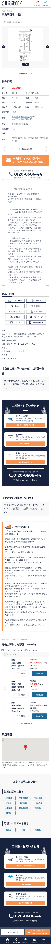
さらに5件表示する (25, 723)
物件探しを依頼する (25, 462)
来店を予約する (25, 443)
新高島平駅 (25, 117)
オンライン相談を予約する (25, 425)
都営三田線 (16, 117)
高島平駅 (24, 119)
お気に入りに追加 (27, 149)
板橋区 (19, 124)
